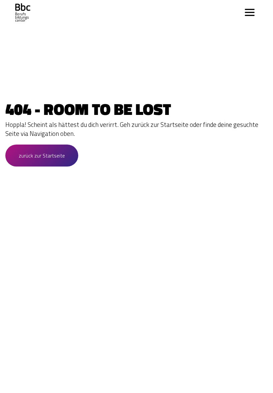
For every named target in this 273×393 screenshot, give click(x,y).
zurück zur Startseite (42, 156)
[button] (250, 13)
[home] (22, 12)
